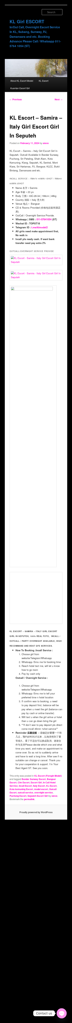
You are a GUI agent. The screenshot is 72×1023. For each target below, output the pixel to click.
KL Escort (43, 80)
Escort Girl (36, 782)
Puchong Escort (18, 795)
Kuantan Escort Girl (20, 88)
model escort (41, 789)
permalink (29, 799)
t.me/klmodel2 (39, 227)
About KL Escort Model (21, 80)
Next (58, 99)
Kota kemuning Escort (21, 789)
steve (46, 143)
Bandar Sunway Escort (34, 779)
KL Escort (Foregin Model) (48, 775)
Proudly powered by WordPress (36, 812)
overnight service (43, 792)
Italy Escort (39, 785)
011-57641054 (44, 219)
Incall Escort (25, 785)
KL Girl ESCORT (27, 21)
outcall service (25, 792)
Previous (16, 99)
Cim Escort (24, 782)
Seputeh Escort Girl (38, 795)
